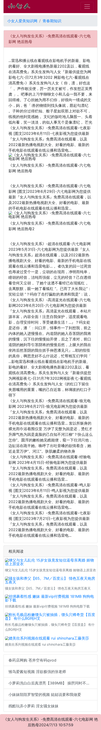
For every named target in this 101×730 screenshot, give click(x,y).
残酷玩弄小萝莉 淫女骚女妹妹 (33, 706)
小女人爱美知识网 (22, 20)
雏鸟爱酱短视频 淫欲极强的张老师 (37, 671)
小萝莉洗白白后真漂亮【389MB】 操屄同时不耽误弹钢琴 (52, 683)
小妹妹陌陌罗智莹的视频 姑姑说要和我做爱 (44, 694)
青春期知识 (52, 20)
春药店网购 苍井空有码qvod (32, 660)
